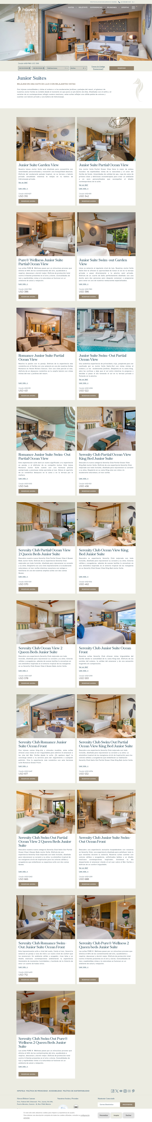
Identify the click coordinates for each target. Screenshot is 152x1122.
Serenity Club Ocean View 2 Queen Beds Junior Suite (40, 650)
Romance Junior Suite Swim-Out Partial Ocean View (45, 456)
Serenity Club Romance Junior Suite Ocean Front (43, 744)
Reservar (122, 68)
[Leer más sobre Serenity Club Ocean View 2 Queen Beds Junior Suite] (45, 622)
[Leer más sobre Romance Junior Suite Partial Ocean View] (45, 330)
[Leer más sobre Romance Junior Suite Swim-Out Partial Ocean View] (45, 429)
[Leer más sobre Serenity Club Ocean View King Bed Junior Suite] (106, 524)
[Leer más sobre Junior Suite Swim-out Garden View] (106, 234)
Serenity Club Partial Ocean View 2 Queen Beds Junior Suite (45, 552)
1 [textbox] (65, 68)
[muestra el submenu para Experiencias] (105, 7)
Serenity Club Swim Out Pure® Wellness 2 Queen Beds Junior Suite (43, 1042)
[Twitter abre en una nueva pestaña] (116, 1090)
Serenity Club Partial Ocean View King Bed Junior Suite (105, 456)
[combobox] (65, 68)
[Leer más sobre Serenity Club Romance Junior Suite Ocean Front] (45, 716)
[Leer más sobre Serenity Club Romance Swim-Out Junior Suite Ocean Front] (45, 917)
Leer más (22, 188)
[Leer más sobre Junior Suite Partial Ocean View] (106, 139)
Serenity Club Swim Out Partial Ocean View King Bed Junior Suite (106, 744)
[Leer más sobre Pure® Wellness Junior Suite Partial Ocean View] (45, 234)
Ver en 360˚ (23, 182)
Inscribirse (127, 1104)
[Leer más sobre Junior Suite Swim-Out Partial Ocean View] (106, 330)
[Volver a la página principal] (31, 10)
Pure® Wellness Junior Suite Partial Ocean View (41, 262)
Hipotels (21, 1091)
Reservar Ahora (28, 201)
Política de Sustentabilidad (76, 1091)
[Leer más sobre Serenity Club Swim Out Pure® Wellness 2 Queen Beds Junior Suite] (45, 1013)
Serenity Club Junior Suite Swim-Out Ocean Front (105, 839)
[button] (24, 68)
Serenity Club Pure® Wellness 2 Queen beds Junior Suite (104, 945)
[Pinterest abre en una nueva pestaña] (133, 1090)
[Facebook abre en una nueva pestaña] (112, 1090)
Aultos (73, 68)
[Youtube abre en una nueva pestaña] (129, 1090)
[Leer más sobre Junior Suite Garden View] (45, 139)
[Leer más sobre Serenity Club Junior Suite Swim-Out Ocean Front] (106, 812)
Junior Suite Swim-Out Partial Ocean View (102, 357)
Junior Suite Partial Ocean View (104, 165)
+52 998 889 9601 (125, 2)
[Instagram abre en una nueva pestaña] (125, 1090)
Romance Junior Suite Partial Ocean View (41, 357)
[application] (76, 1115)
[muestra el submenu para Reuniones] (119, 7)
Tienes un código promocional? (98, 68)
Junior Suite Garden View (39, 165)
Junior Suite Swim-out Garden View (103, 262)
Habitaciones (52, 68)
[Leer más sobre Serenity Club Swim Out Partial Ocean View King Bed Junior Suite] (106, 716)
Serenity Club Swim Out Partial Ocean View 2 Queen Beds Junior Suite (45, 841)
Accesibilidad (55, 1091)
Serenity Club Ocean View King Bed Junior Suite (103, 552)
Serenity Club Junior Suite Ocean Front (105, 650)
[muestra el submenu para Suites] (76, 7)
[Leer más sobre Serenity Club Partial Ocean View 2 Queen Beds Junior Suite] (45, 524)
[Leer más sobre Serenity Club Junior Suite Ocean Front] (106, 622)
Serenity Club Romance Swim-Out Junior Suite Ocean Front (43, 945)
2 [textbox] (83, 68)
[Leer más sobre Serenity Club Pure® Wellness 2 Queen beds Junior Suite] (106, 917)
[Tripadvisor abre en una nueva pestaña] (121, 1090)
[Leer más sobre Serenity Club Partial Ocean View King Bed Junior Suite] (106, 429)
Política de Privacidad (37, 1091)
